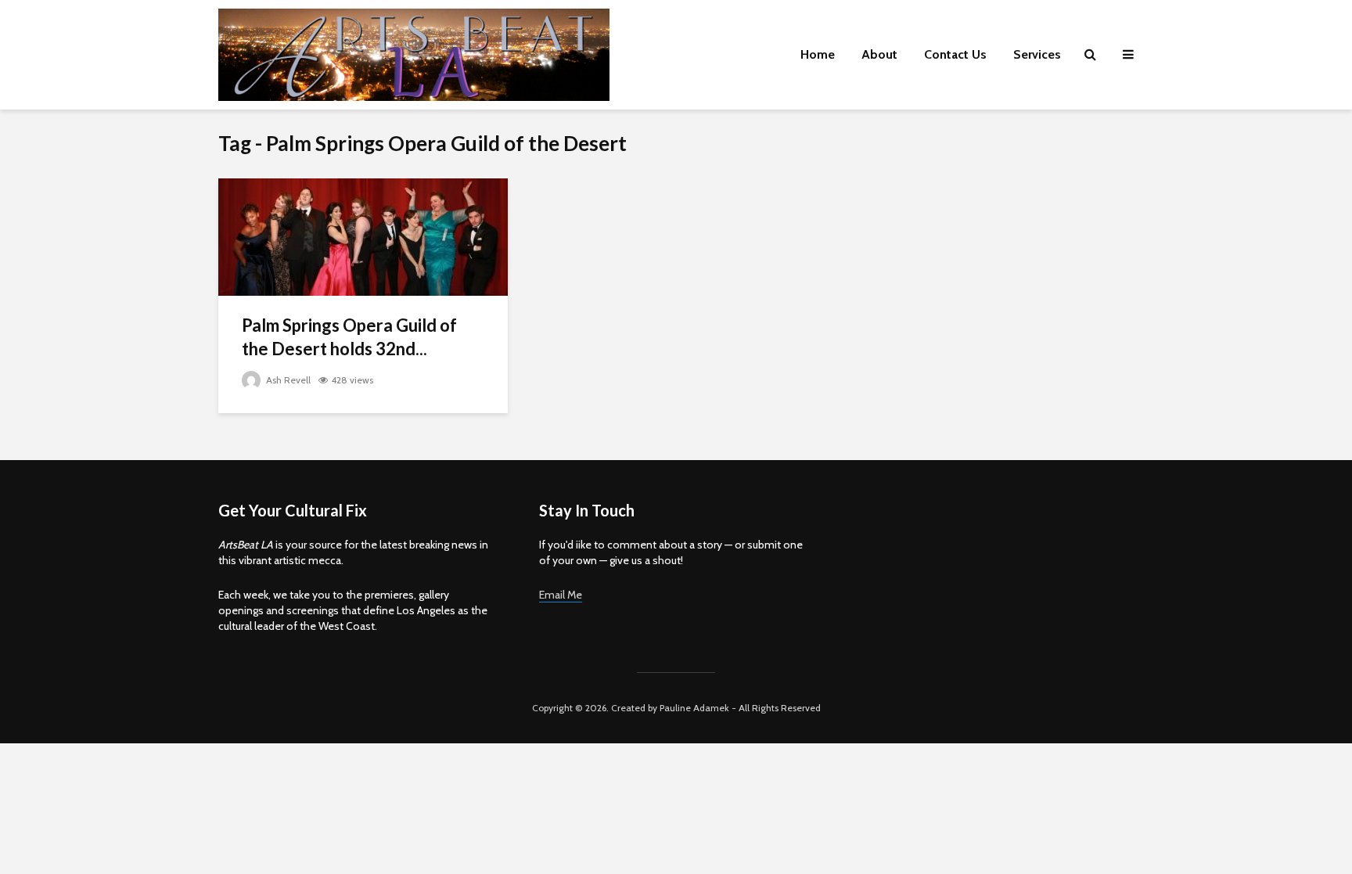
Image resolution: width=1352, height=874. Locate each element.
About (879, 54)
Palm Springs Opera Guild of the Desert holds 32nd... (349, 337)
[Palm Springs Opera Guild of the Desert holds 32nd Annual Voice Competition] (363, 235)
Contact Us (955, 54)
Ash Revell (287, 380)
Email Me (560, 595)
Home (817, 54)
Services (1037, 54)
